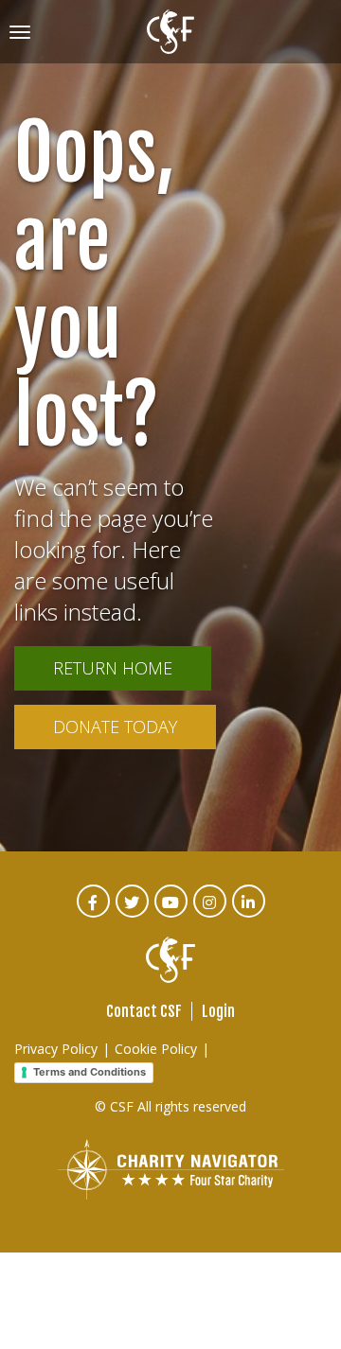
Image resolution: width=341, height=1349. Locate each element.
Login (218, 1011)
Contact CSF (144, 1011)
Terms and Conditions (89, 1071)
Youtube (172, 914)
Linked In (249, 914)
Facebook (94, 914)
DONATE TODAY (115, 726)
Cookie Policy (156, 1049)
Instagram (210, 914)
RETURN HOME (112, 668)
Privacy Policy (56, 1049)
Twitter (133, 914)
